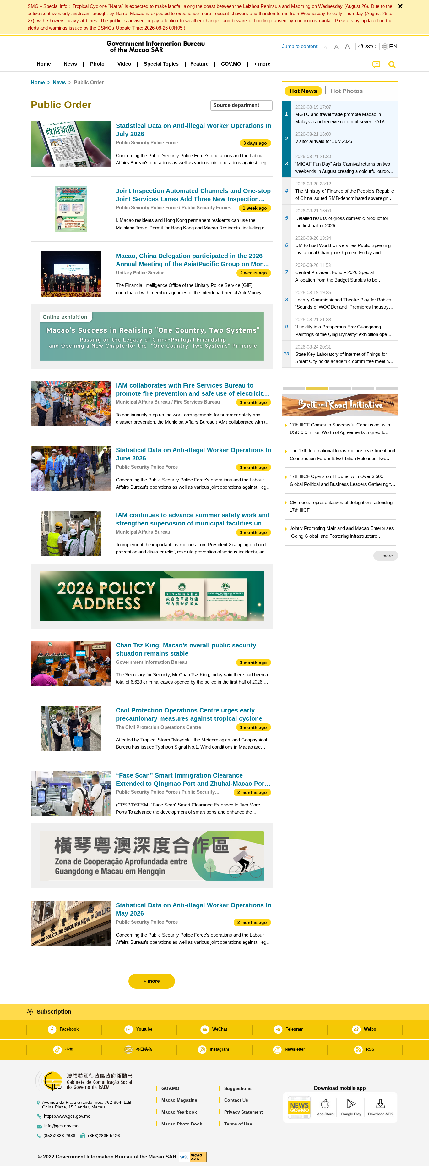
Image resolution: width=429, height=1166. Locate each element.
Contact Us (236, 1100)
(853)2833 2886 (59, 1135)
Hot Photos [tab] (347, 91)
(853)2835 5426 (104, 1135)
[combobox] (241, 105)
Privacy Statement (243, 1111)
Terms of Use (238, 1123)
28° (370, 46)
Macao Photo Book (181, 1123)
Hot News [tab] (303, 91)
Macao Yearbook (179, 1111)
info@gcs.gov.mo (61, 1126)
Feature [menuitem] (199, 64)
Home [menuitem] (44, 64)
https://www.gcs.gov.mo (67, 1116)
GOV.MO (170, 1088)
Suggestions (238, 1088)
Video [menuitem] (124, 64)
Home (38, 82)
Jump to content (299, 46)
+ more (386, 555)
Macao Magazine (179, 1100)
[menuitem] (70, 64)
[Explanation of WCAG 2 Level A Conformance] (193, 1156)
